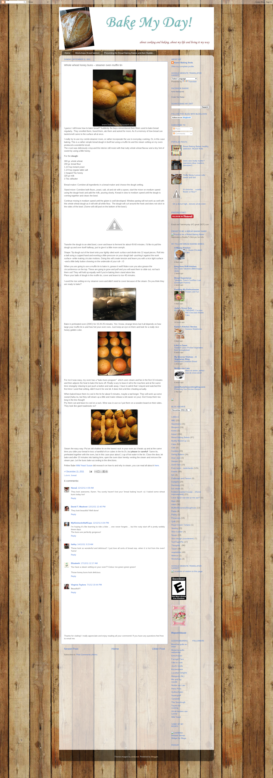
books (174, 431)
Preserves (175, 518)
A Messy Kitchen (182, 248)
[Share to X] (101, 471)
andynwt (135, 757)
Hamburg (175, 485)
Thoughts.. (176, 545)
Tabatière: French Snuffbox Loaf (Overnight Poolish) (187, 281)
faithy (73, 544)
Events (174, 471)
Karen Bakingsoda (177, 91)
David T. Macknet (79, 507)
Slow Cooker (177, 532)
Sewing (174, 528)
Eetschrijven (176, 656)
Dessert (174, 461)
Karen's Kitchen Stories (185, 327)
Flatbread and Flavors (181, 478)
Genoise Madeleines (193, 329)
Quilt (173, 521)
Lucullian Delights (179, 673)
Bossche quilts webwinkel (177, 651)
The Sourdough (178, 702)
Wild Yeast (176, 717)
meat (173, 504)
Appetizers (176, 424)
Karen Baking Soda (183, 63)
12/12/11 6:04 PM (101, 523)
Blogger (154, 757)
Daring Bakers (177, 454)
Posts (177, 129)
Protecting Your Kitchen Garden (187, 389)
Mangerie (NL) (177, 676)
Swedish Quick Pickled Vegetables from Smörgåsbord (188, 349)
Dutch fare (176, 465)
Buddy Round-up (179, 441)
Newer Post (71, 648)
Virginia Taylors (78, 585)
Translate (192, 82)
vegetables (176, 552)
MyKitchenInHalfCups (81, 523)
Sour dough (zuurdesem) (182, 538)
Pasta (173, 511)
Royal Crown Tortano (180, 525)
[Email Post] (90, 471)
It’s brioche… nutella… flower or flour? (193, 190)
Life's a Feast (180, 345)
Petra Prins (176, 689)
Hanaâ (74, 488)
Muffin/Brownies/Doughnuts (183, 508)
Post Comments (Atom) (86, 655)
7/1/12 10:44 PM (94, 585)
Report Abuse (178, 633)
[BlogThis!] (98, 471)
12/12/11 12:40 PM (97, 507)
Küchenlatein (177, 669)
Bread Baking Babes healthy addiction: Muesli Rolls (195, 147)
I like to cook (177, 663)
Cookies (175, 451)
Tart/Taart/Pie (177, 542)
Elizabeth (75, 563)
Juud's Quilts (177, 666)
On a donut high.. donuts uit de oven (189, 204)
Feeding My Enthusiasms (186, 289)
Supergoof (176, 695)
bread (73, 475)
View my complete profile (182, 66)
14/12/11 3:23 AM (85, 544)
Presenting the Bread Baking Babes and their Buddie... (129, 53)
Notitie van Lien (182, 368)
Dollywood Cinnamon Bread (185, 361)
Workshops (176, 559)
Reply (73, 498)
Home (67, 53)
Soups (174, 535)
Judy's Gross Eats (183, 308)
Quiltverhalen (177, 692)
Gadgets (175, 482)
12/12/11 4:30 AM (86, 488)
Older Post (158, 648)
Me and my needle (176, 680)
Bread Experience (182, 278)
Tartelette (175, 699)
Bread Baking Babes (180, 437)
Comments (180, 134)
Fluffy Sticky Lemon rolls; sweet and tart (194, 176)
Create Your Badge (177, 97)
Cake (173, 444)
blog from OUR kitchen (185, 266)
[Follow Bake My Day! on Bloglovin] (181, 118)
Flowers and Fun (192, 292)
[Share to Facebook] (103, 471)
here (157, 465)
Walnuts (174, 556)
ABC (173, 420)
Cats (173, 448)
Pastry (174, 515)
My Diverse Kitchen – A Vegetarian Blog (185, 358)
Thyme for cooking (176, 707)
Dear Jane (176, 458)
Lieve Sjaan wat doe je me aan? (185, 498)
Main (173, 501)
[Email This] (95, 471)
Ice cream (175, 489)
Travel (174, 549)
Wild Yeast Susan (84, 465)
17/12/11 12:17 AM (89, 563)
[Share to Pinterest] (106, 471)
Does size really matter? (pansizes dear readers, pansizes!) (194, 163)
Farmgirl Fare (177, 659)
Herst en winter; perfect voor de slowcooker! (194, 372)
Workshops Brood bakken (87, 53)
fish (172, 475)
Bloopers (175, 427)
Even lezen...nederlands (182, 468)
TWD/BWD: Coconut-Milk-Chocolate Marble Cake (194, 312)
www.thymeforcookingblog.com (189, 387)
